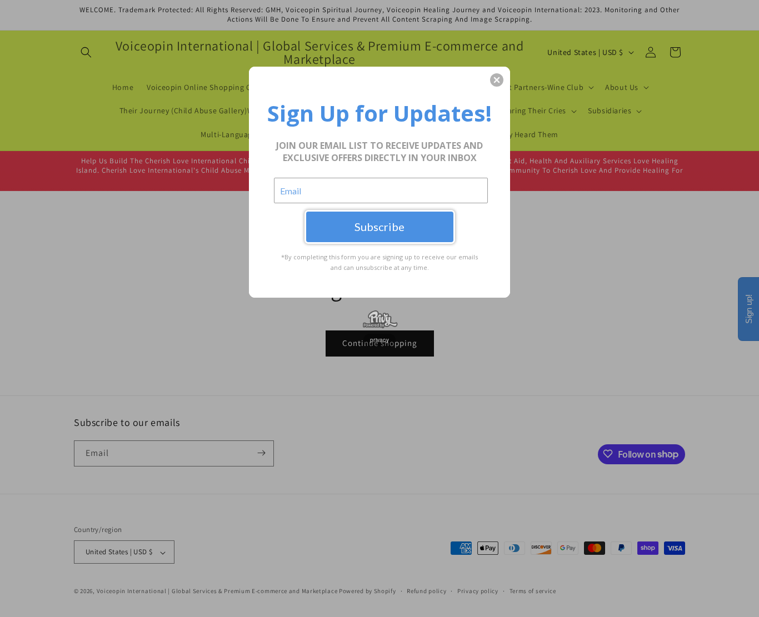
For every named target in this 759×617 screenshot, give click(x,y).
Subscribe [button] (379, 226)
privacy (379, 340)
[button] (496, 80)
